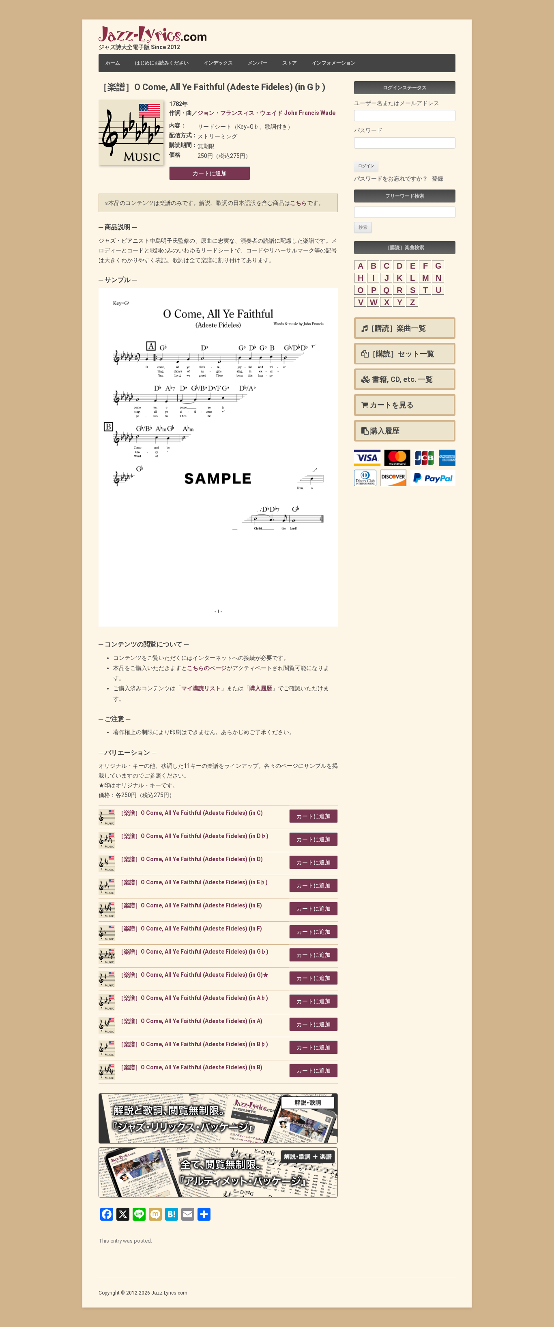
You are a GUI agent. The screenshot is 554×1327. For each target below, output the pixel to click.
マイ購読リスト (201, 688)
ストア (289, 63)
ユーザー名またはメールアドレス (396, 103)
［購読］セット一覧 (401, 353)
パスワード (368, 130)
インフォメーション (334, 63)
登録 (437, 178)
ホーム (112, 63)
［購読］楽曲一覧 (396, 328)
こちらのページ (207, 668)
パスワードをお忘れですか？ (391, 178)
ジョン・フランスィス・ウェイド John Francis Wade (266, 113)
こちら (298, 203)
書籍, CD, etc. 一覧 (402, 379)
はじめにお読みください (162, 63)
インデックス (218, 63)
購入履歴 (260, 688)
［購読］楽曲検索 (407, 247)
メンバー (257, 63)
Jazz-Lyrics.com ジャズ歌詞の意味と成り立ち (152, 34)
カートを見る (391, 405)
